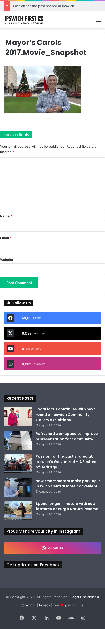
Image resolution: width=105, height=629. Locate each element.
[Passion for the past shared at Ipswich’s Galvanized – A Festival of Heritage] (18, 463)
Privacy (44, 605)
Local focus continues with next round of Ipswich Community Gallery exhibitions (65, 414)
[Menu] (98, 21)
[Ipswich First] (24, 20)
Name (6, 216)
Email (6, 238)
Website (6, 260)
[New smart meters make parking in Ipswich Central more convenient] (18, 487)
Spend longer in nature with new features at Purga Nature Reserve (67, 506)
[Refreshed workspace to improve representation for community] (18, 440)
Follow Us (54, 548)
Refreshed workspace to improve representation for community (67, 436)
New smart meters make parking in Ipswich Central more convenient (68, 483)
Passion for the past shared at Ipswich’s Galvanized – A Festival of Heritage (66, 462)
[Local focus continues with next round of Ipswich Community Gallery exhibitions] (18, 416)
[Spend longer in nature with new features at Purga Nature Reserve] (18, 510)
